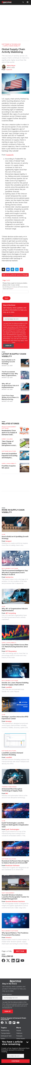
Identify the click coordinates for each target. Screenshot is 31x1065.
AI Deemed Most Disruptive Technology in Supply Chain (12, 790)
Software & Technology (11, 44)
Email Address (8, 315)
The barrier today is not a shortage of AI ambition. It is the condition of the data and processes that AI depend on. (15, 581)
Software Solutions (9, 451)
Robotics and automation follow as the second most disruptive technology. (14, 796)
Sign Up (8, 345)
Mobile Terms (7, 342)
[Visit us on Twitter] (8, 960)
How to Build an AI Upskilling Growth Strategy (8, 361)
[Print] (3, 269)
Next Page (20, 951)
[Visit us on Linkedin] (13, 960)
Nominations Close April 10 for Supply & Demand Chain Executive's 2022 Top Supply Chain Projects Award (10, 433)
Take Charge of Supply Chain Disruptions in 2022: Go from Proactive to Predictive (10, 443)
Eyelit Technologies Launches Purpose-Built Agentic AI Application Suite (15, 825)
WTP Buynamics (11, 651)
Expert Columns (7, 439)
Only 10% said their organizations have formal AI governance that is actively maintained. (14, 617)
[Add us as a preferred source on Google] (21, 269)
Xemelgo (8, 721)
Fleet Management (8, 893)
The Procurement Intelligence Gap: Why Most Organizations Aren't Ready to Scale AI (10, 373)
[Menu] (27, 2)
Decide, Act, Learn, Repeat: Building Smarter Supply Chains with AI (15, 683)
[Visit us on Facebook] (3, 960)
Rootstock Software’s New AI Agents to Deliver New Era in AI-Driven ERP (15, 862)
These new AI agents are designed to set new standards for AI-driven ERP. (15, 868)
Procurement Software (10, 568)
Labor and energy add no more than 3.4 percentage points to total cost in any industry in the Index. (15, 655)
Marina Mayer (11, 65)
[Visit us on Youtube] (22, 960)
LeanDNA (8, 687)
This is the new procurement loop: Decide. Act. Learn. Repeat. (13, 690)
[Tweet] (17, 269)
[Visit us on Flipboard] (17, 960)
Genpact (8, 541)
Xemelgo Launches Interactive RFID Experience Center (15, 718)
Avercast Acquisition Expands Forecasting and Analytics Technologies (9, 456)
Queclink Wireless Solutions (15, 901)
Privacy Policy (20, 342)
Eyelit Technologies (12, 829)
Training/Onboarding (9, 786)
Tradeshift (8, 69)
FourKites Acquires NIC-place (9, 467)
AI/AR (3, 534)
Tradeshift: (10, 155)
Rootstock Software (12, 865)
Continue (15, 1061)
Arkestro (8, 937)
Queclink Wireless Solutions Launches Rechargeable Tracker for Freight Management (15, 897)
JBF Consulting (10, 613)
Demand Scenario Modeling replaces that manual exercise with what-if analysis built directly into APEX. (15, 761)
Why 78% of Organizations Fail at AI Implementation (10, 385)
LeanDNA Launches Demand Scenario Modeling (12, 754)
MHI (6, 793)
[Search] (23, 2)
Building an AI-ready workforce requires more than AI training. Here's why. (15, 544)
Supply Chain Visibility (11, 46)
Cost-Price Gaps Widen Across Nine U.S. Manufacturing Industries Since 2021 (10, 397)
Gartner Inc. (9, 577)
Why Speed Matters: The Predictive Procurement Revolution (15, 934)
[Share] (8, 269)
